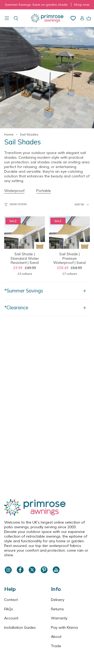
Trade (56, 646)
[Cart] (88, 18)
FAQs (8, 609)
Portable (43, 190)
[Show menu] (7, 18)
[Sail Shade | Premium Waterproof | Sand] (69, 232)
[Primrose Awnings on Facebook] (20, 572)
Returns (57, 609)
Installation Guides (20, 627)
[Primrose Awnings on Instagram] (8, 572)
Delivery (57, 599)
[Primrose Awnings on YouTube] (56, 572)
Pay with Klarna (64, 627)
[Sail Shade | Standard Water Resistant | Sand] (24, 232)
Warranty (59, 618)
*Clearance (16, 308)
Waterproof (14, 190)
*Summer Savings (23, 291)
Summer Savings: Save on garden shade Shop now (47, 4)
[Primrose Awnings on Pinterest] (44, 572)
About (56, 636)
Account (11, 618)
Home (9, 134)
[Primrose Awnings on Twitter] (32, 572)
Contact (11, 599)
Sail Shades (29, 134)
